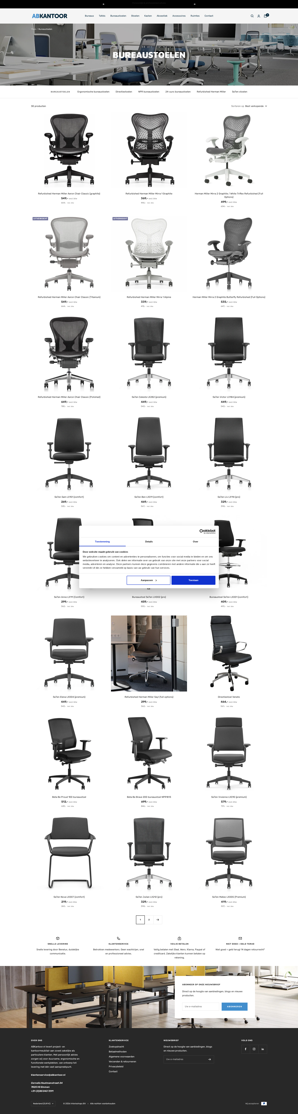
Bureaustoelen (118, 15)
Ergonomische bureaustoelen (93, 91)
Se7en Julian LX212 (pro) (149, 897)
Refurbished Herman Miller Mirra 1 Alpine (149, 297)
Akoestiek (162, 15)
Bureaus (89, 15)
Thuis (33, 29)
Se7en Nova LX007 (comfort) (69, 897)
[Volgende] (157, 919)
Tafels (102, 15)
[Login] (258, 16)
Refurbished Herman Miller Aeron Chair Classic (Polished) (69, 397)
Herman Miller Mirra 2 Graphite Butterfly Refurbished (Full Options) (229, 297)
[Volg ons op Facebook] (245, 1049)
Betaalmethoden (118, 1051)
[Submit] (209, 1059)
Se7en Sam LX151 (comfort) (69, 497)
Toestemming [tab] (102, 541)
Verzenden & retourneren (122, 1061)
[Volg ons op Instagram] (254, 1049)
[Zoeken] (252, 16)
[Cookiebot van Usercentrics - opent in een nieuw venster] (201, 531)
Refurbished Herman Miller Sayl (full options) (149, 697)
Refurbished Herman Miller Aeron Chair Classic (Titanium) (69, 297)
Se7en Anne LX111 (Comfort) (69, 597)
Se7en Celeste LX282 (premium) (149, 397)
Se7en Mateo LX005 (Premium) (229, 897)
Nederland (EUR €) (41, 1103)
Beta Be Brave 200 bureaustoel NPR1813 (149, 797)
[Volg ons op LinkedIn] (262, 1049)
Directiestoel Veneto (229, 697)
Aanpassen (147, 580)
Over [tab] (195, 541)
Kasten (148, 15)
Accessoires (179, 15)
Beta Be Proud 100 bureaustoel (69, 797)
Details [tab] (149, 541)
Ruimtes (195, 15)
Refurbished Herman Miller (211, 91)
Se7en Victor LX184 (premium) (229, 397)
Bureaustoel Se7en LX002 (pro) (149, 597)
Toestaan (193, 580)
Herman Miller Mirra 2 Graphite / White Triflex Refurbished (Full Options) (229, 195)
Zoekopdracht (116, 1046)
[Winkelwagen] (265, 16)
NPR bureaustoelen (148, 91)
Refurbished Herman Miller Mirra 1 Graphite (149, 193)
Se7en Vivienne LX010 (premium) (229, 797)
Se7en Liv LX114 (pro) (229, 497)
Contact (209, 15)
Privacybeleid (116, 1066)
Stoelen (135, 15)
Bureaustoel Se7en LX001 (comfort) (229, 597)
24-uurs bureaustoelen (178, 91)
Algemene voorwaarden (121, 1056)
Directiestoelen (124, 91)
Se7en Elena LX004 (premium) (69, 697)
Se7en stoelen (239, 91)
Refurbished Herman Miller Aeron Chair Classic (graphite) (69, 193)
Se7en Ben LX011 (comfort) (148, 497)
